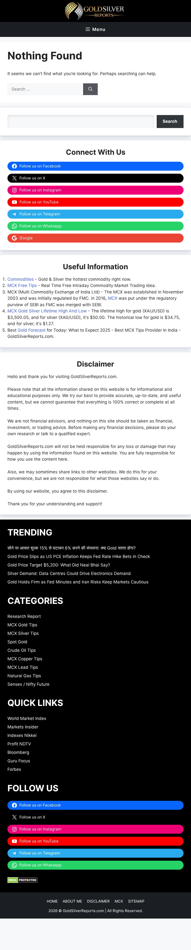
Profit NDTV (19, 743)
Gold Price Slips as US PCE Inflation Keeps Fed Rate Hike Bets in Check (78, 556)
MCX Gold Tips (22, 624)
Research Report (24, 616)
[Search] (90, 89)
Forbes (14, 769)
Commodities (20, 279)
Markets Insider (22, 726)
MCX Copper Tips (24, 658)
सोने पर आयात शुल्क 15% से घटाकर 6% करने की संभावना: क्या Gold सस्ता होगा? (71, 547)
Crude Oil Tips (21, 650)
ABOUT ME (72, 901)
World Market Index (26, 718)
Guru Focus (18, 760)
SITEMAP (136, 901)
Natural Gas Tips (24, 675)
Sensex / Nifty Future (28, 684)
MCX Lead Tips (22, 667)
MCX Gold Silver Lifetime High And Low (47, 310)
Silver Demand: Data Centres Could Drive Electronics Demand (69, 573)
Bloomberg (18, 752)
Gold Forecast (32, 330)
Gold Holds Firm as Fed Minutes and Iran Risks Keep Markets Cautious (77, 581)
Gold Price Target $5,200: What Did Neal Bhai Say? (58, 564)
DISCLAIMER (98, 901)
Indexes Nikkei (22, 735)
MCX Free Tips (22, 285)
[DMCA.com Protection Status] (22, 881)
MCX (112, 298)
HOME (52, 901)
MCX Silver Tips (23, 633)
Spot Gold (17, 641)
